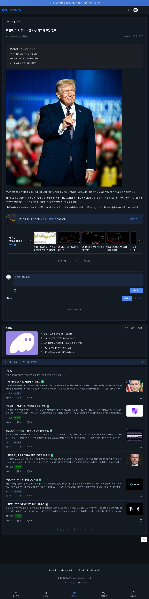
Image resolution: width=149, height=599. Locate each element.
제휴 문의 (52, 570)
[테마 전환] (129, 10)
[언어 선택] (136, 10)
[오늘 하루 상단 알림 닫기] (145, 3)
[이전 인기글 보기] (30, 241)
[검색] (142, 362)
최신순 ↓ (137, 298)
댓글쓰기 (136, 290)
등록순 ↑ (127, 298)
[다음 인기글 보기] (139, 241)
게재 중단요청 (66, 570)
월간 (140, 328)
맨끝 (91, 529)
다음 (85, 529)
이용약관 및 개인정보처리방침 (89, 570)
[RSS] (144, 539)
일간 (126, 328)
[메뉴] (143, 10)
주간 (133, 328)
